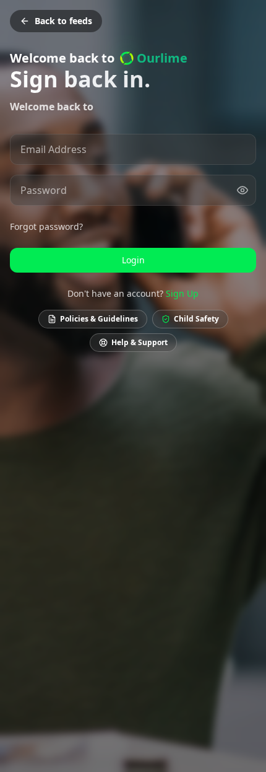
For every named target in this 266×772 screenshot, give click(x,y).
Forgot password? (46, 226)
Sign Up (182, 293)
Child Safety (196, 319)
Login (133, 260)
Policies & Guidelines (99, 319)
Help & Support (139, 342)
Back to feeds (63, 21)
